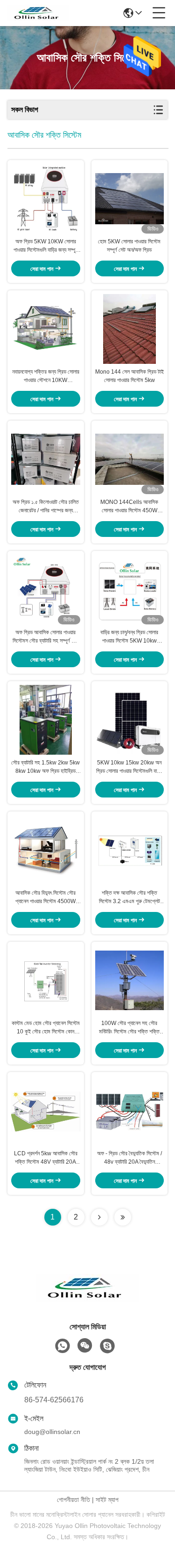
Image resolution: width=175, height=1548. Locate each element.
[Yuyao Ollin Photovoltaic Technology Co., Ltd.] (38, 13)
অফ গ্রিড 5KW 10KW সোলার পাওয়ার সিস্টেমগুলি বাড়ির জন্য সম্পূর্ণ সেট (46, 246)
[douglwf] (107, 1346)
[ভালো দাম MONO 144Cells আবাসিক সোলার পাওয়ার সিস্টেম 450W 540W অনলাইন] (129, 459)
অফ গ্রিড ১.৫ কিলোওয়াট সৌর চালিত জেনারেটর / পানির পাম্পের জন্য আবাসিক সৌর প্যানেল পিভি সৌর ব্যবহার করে (46, 507)
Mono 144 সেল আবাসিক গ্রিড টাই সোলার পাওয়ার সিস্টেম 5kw (129, 376)
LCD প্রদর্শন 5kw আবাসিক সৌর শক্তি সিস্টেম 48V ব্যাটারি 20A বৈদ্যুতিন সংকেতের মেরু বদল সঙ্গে (45, 1158)
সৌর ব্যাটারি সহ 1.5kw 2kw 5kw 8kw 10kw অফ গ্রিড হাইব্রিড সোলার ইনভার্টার (45, 767)
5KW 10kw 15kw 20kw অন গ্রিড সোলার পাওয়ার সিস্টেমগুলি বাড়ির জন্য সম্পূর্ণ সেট (129, 767)
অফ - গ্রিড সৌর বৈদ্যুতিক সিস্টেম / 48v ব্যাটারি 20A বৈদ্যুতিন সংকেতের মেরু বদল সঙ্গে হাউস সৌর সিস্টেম (129, 1158)
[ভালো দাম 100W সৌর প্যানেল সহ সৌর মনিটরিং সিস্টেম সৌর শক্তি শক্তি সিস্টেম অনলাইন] (129, 980)
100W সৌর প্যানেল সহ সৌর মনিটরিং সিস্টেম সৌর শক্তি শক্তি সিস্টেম (129, 1028)
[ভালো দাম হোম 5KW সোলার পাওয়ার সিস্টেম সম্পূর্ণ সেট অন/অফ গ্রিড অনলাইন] (129, 199)
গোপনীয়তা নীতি (73, 1499)
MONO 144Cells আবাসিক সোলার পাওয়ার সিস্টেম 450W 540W (129, 507)
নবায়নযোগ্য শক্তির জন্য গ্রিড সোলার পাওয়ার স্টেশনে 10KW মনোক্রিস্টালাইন (45, 376)
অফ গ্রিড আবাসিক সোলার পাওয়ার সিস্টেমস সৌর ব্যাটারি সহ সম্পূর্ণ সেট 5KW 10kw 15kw (45, 637)
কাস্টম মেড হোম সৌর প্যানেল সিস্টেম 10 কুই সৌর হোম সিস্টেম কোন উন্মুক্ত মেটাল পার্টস (46, 1028)
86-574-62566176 (54, 1400)
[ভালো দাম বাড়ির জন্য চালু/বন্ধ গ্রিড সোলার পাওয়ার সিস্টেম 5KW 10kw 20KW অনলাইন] (129, 589)
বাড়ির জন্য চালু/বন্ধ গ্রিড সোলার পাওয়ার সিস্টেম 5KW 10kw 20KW (129, 637)
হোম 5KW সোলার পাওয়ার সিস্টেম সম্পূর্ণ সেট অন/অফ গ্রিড (129, 245)
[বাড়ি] (87, 1299)
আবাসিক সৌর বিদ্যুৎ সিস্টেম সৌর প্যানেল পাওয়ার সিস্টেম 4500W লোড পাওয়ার (45, 897)
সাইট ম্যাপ (107, 1499)
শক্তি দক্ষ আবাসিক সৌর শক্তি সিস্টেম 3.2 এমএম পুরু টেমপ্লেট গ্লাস (129, 897)
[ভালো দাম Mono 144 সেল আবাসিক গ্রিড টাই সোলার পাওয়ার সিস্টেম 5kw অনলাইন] (129, 329)
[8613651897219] (62, 1346)
